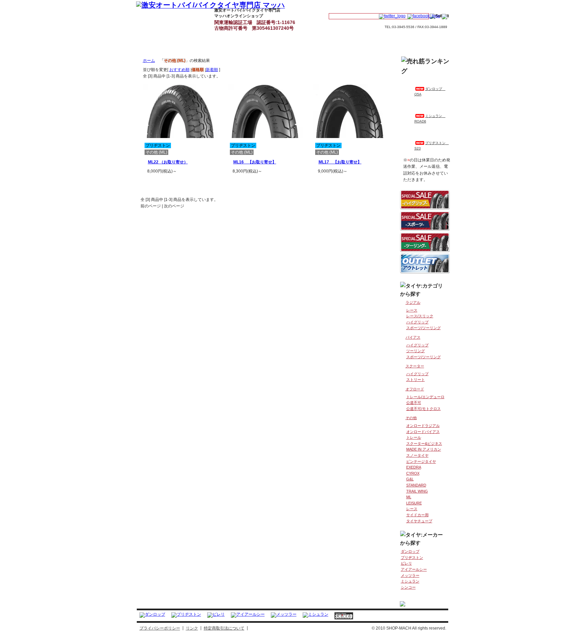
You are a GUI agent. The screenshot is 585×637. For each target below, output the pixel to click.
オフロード (415, 389)
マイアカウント (347, 5)
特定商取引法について (224, 628)
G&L (410, 479)
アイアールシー (414, 569)
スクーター (415, 366)
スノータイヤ (417, 455)
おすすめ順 (179, 69)
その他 (411, 418)
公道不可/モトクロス (423, 409)
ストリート (415, 380)
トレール (413, 437)
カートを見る (388, 5)
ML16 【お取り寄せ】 (254, 162)
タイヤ (190, 17)
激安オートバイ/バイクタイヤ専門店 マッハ (152, 17)
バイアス (413, 337)
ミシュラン (410, 581)
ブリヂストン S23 (431, 145)
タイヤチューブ (419, 521)
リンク (192, 628)
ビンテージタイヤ (421, 461)
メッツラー (410, 575)
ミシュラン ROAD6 (430, 118)
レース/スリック (419, 316)
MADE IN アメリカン (423, 449)
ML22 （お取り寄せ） (168, 162)
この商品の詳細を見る (186, 182)
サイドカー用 (417, 515)
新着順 (212, 69)
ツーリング (415, 351)
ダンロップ (410, 551)
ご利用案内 (305, 17)
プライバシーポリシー (159, 628)
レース (411, 310)
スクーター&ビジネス (424, 443)
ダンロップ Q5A (430, 91)
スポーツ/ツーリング (423, 328)
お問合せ (428, 5)
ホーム (149, 60)
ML (408, 497)
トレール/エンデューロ (425, 397)
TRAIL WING (417, 491)
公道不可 (413, 403)
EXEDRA (413, 467)
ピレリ (406, 563)
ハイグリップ (417, 322)
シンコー (408, 587)
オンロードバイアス (423, 432)
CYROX (412, 473)
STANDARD (416, 485)
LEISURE (414, 503)
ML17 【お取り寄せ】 (340, 162)
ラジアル (413, 302)
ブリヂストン (412, 557)
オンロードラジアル (423, 426)
